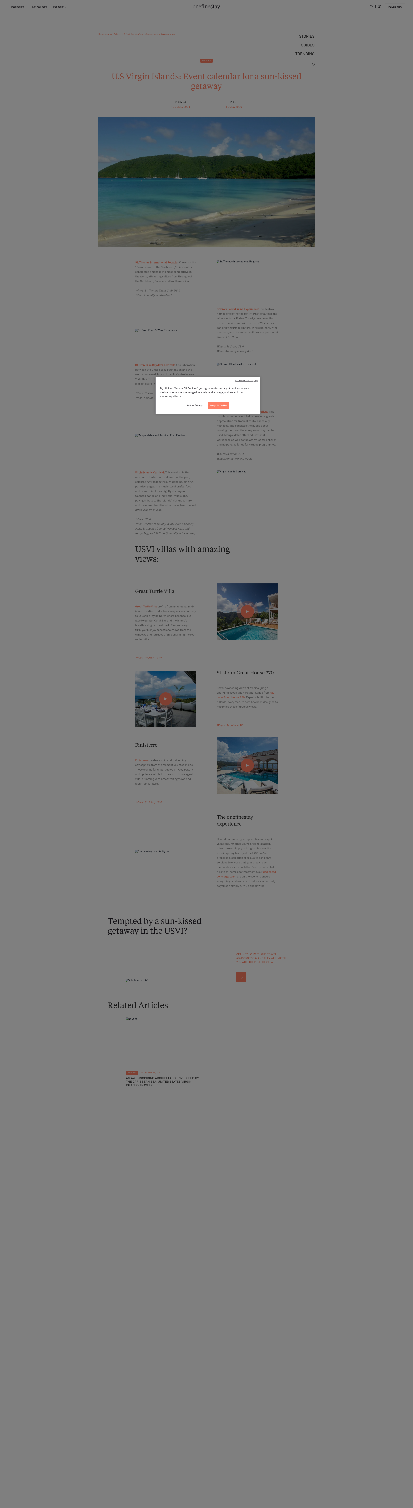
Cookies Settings (195, 405)
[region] (207, 395)
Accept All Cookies (218, 405)
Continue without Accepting (246, 381)
